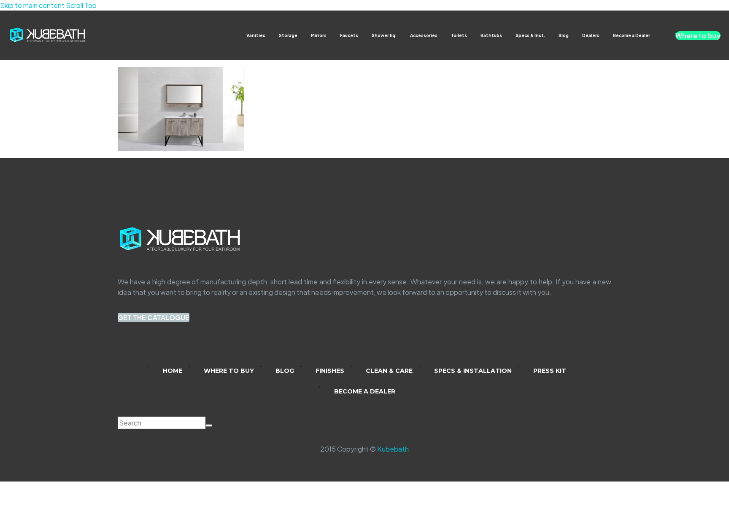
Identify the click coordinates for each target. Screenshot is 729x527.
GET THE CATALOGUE (153, 317)
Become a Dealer (631, 35)
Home (172, 371)
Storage (288, 35)
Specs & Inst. (530, 35)
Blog (564, 35)
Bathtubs (491, 35)
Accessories (423, 35)
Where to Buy (229, 371)
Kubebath (393, 448)
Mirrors (319, 35)
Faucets (349, 35)
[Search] (208, 425)
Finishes (330, 371)
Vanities (255, 35)
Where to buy (698, 35)
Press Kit (549, 371)
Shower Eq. (384, 35)
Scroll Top (81, 5)
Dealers (590, 35)
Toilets (459, 35)
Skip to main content (32, 5)
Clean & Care (389, 371)
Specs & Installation (473, 371)
